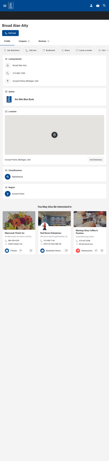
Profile (7, 41)
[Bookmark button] (31, 250)
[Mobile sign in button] (91, 5)
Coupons (24, 41)
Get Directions (96, 160)
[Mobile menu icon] (5, 6)
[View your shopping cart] (98, 5)
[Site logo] (11, 5)
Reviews (44, 41)
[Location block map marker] (54, 135)
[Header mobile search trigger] (104, 5)
